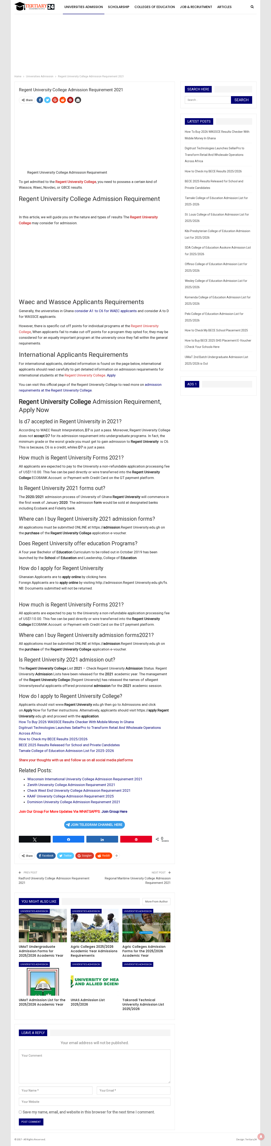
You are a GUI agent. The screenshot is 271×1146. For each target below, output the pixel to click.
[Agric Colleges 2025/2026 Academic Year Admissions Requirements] (95, 926)
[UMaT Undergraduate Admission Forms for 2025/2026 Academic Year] (43, 926)
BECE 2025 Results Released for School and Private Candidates (69, 745)
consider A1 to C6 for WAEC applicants (106, 311)
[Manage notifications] (261, 1136)
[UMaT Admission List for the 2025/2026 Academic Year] (43, 979)
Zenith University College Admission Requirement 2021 (71, 785)
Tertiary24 (251, 1139)
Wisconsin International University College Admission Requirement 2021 (85, 779)
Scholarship (118, 7)
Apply (111, 375)
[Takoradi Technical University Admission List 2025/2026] (146, 979)
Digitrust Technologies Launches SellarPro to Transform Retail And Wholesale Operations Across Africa (214, 155)
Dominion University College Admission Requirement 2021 (73, 802)
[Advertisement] (135, 42)
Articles (224, 7)
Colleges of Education (154, 7)
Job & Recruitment (196, 7)
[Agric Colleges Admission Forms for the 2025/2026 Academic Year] (146, 926)
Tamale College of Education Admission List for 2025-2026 (66, 751)
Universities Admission (83, 7)
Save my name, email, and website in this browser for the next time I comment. (89, 1112)
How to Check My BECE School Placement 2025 (216, 330)
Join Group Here (114, 811)
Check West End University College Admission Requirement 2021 (79, 790)
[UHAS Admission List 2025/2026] (95, 979)
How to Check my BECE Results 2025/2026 (53, 739)
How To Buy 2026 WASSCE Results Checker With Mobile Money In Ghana (76, 722)
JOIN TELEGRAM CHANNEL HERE (96, 825)
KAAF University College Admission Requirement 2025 (70, 796)
